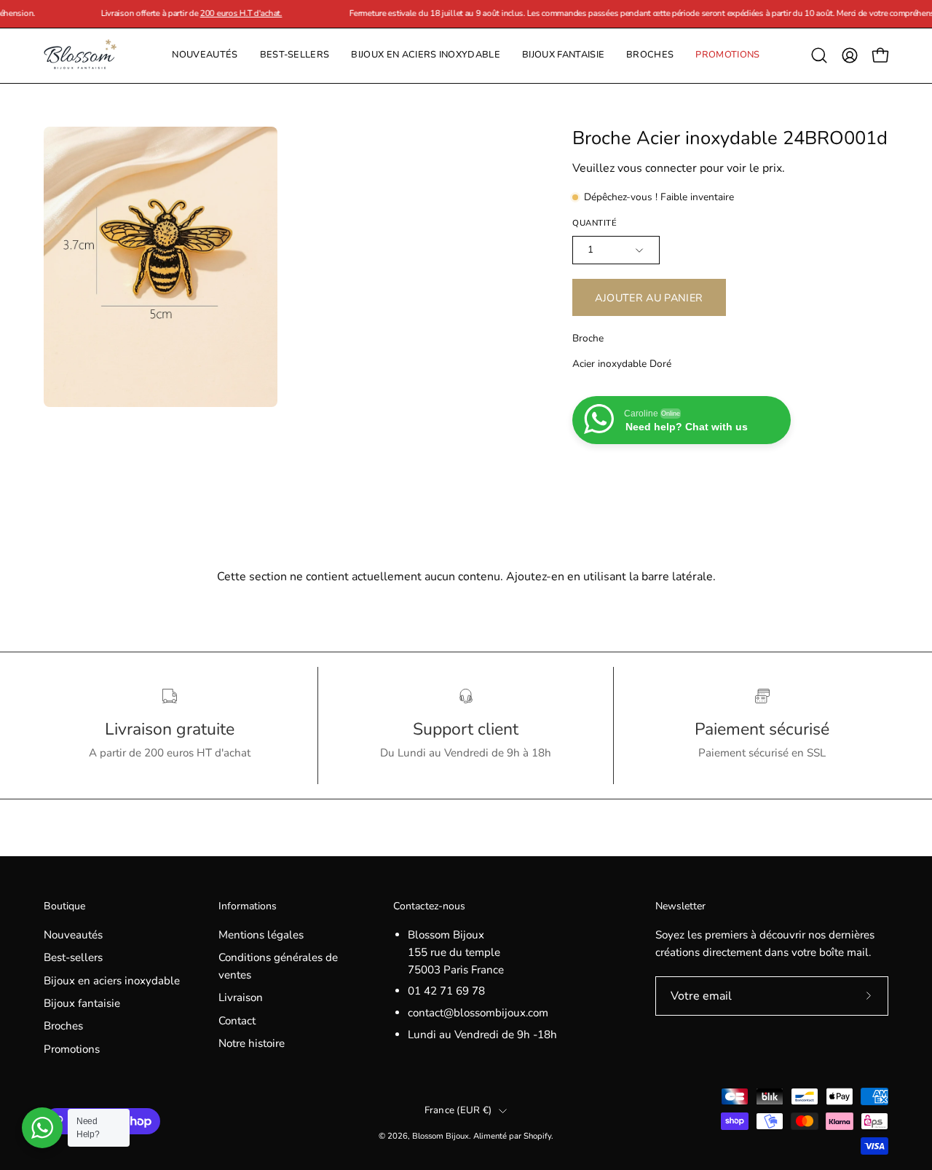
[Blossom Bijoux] (80, 55)
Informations (247, 906)
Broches (63, 1026)
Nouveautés (73, 935)
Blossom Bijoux (440, 1136)
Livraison (240, 998)
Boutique (64, 906)
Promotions (72, 1049)
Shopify (537, 1136)
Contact (237, 1020)
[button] (649, 55)
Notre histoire (251, 1043)
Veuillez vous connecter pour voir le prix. (678, 168)
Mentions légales (261, 935)
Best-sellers (73, 957)
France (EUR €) (458, 1110)
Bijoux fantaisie (82, 1003)
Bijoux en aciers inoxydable (112, 980)
